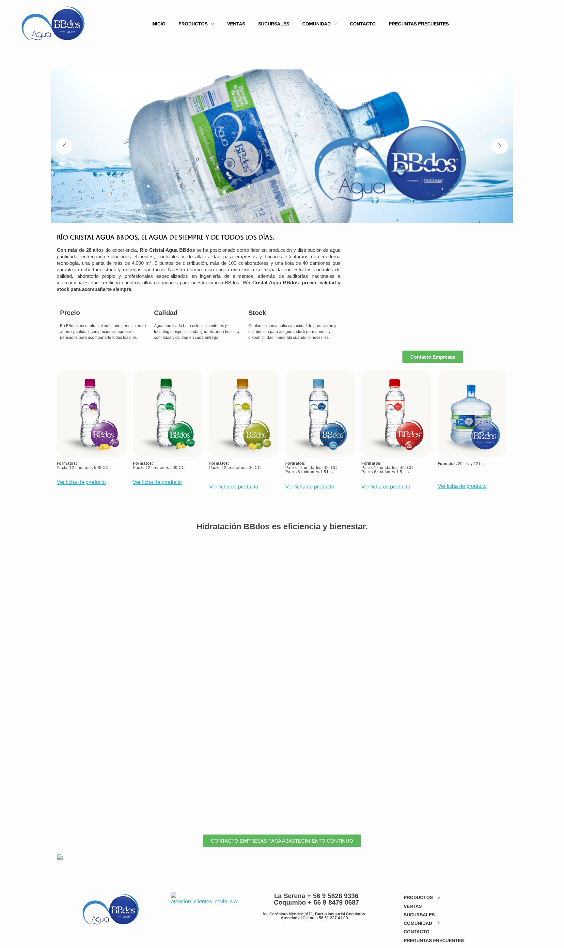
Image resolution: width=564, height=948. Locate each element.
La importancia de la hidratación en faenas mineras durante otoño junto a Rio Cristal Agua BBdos (224, 793)
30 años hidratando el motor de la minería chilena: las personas (168, 747)
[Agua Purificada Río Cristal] (53, 23)
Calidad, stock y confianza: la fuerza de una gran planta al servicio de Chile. (189, 700)
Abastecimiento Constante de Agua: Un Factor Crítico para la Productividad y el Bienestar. (212, 608)
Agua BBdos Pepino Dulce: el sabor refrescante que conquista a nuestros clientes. (200, 654)
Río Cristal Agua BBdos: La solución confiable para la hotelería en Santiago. (189, 561)
